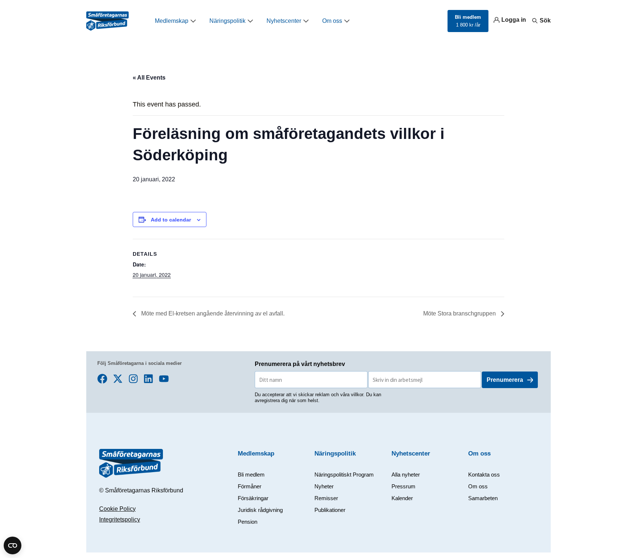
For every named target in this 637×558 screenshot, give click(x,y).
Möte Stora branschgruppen (460, 313)
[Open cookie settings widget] (12, 545)
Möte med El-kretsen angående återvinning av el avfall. (212, 313)
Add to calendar (171, 220)
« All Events (149, 77)
